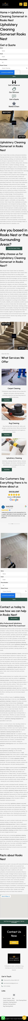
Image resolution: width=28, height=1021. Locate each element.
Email (1, 53)
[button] (14, 995)
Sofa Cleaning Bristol (21, 1000)
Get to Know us (14, 85)
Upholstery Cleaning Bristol (10, 1002)
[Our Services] (14, 89)
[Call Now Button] (24, 1018)
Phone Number (3, 59)
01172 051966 (6, 986)
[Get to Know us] (14, 82)
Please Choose (3, 65)
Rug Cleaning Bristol (8, 1006)
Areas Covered (7, 998)
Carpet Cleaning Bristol (9, 1000)
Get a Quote (14, 99)
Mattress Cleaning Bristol (9, 1004)
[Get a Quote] (14, 96)
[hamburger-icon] (25, 4)
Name (1, 48)
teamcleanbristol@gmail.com (10, 983)
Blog (13, 998)
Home (4, 12)
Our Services (14, 92)
